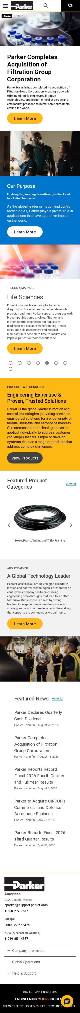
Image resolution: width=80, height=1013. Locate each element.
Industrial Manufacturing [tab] (38, 363)
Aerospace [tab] (10, 363)
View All (57, 699)
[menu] (5, 5)
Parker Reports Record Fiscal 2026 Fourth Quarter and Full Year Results (39, 776)
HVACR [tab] (29, 363)
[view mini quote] (70, 5)
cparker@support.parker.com (26, 905)
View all (71, 484)
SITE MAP (9, 1006)
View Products (24, 458)
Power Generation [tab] (65, 363)
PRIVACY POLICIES (36, 1006)
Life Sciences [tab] (47, 363)
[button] (67, 1001)
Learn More (25, 118)
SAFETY (20, 1006)
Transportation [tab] (10, 369)
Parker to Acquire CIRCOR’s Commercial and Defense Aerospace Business (40, 807)
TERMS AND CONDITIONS (61, 1006)
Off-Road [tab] (56, 363)
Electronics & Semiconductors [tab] (20, 363)
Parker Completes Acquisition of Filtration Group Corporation (35, 744)
